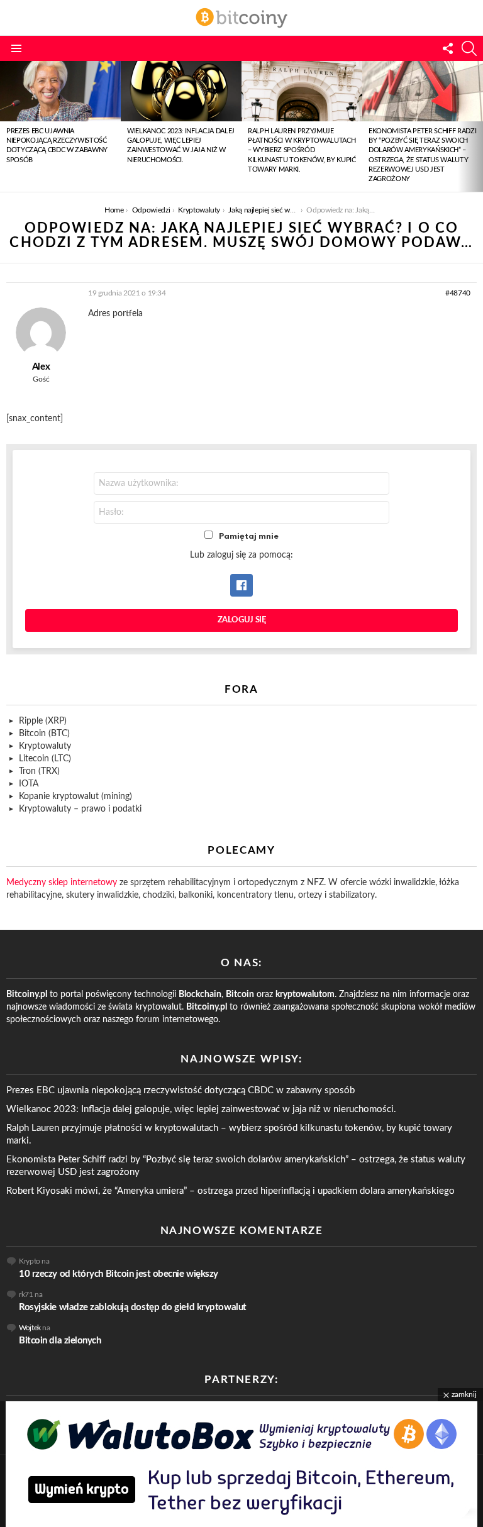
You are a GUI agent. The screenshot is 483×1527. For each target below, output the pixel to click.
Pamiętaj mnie (249, 536)
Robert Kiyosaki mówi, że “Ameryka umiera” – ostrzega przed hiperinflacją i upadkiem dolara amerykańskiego (230, 1191)
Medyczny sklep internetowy (61, 882)
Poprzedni (6, 126)
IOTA (28, 784)
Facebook (241, 585)
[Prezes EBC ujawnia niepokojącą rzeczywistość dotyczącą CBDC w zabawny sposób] (60, 91)
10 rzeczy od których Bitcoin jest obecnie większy (118, 1274)
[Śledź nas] (447, 48)
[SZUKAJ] (469, 48)
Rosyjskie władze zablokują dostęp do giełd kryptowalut (133, 1307)
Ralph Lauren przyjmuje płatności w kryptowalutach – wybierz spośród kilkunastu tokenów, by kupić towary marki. (302, 151)
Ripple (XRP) (43, 721)
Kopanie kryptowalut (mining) (75, 796)
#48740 (457, 293)
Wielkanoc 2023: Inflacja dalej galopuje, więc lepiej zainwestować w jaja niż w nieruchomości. (201, 1109)
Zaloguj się (242, 620)
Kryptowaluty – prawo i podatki (80, 809)
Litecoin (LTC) (45, 758)
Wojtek (30, 1327)
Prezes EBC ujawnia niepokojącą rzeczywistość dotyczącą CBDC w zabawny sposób (180, 1090)
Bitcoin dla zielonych (60, 1340)
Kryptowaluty (45, 746)
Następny (476, 126)
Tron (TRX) (39, 771)
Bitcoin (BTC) (44, 733)
